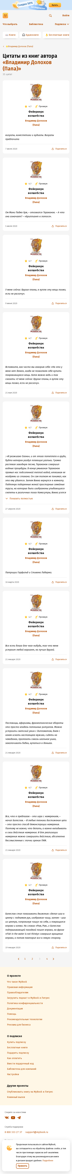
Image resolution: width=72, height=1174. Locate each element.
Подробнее (48, 1160)
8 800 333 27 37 (13, 1132)
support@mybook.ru (36, 1132)
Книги (12, 35)
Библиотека (36, 24)
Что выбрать (10, 24)
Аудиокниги (32, 35)
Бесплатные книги (59, 35)
